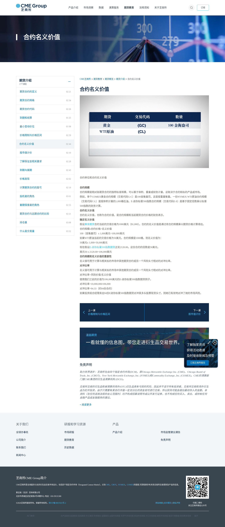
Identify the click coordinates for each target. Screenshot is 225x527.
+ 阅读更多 (86, 404)
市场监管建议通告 (170, 432)
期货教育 (98, 79)
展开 (196, 516)
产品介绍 (117, 432)
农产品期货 (65, 516)
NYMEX (121, 485)
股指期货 (81, 516)
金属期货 (105, 516)
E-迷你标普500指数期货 (102, 247)
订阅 (203, 7)
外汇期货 (89, 516)
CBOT (113, 485)
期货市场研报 (162, 516)
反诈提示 (167, 503)
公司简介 (21, 440)
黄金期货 (89, 224)
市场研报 (69, 432)
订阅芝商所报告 (197, 363)
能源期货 (74, 516)
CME (196, 375)
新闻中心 (21, 455)
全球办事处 (22, 432)
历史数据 (69, 447)
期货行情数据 (174, 516)
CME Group (32, 478)
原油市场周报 (139, 516)
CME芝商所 (85, 79)
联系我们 (21, 447)
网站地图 (159, 503)
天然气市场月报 (127, 516)
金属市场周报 (114, 516)
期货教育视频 (185, 516)
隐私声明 (176, 503)
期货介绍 (120, 79)
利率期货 (97, 516)
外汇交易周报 (151, 516)
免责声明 (166, 440)
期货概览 (109, 79)
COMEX (130, 485)
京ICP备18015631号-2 (57, 503)
